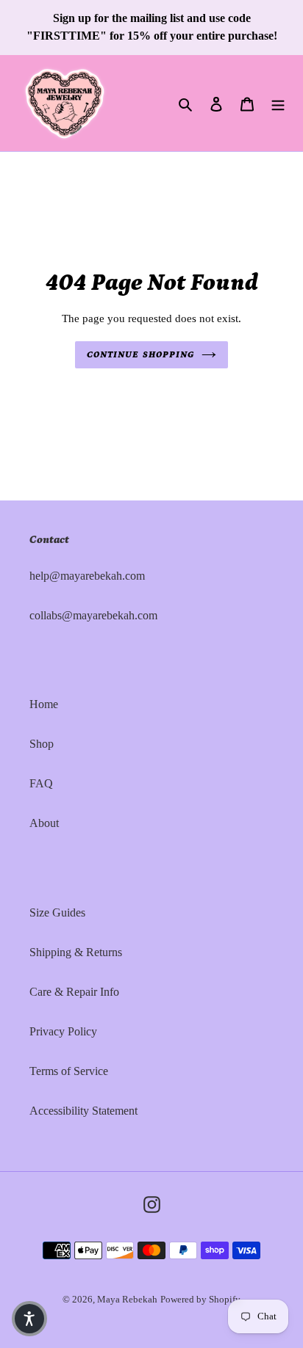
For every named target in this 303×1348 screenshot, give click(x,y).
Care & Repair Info (74, 992)
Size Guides (57, 912)
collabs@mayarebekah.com (93, 615)
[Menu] (278, 103)
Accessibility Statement (83, 1110)
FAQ (41, 783)
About (44, 823)
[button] (29, 1318)
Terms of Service (68, 1071)
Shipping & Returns (75, 952)
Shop (41, 743)
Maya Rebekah (127, 1299)
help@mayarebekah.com (87, 575)
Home (43, 704)
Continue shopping (140, 354)
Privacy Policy (63, 1031)
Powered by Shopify (200, 1299)
